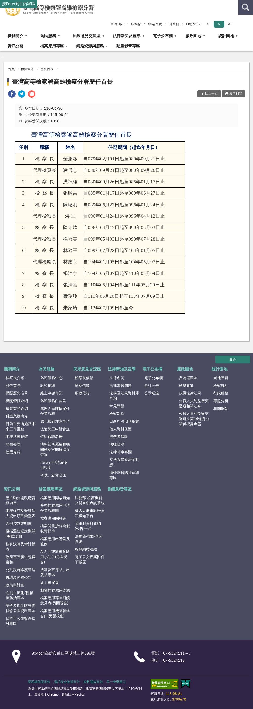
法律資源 (116, 444)
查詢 (245, 7)
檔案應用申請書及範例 (55, 541)
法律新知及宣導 (127, 36)
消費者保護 (118, 437)
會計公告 (151, 386)
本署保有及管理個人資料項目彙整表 (20, 513)
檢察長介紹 (15, 378)
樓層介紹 (13, 452)
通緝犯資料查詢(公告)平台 (88, 526)
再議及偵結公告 (19, 577)
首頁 (11, 69)
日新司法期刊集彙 (124, 421)
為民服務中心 (51, 378)
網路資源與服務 (90, 46)
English (191, 24)
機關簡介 (15, 36)
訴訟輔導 (47, 386)
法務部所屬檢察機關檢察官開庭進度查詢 (55, 450)
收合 (233, 359)
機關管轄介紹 (17, 401)
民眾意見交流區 (87, 36)
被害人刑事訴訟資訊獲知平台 (90, 513)
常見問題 (116, 406)
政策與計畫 (15, 585)
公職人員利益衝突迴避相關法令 (194, 403)
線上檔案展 (49, 583)
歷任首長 (47, 69)
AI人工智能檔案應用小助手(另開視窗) (55, 557)
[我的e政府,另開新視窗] (185, 685)
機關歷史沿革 (17, 393)
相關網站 (220, 409)
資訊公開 (15, 46)
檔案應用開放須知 (55, 498)
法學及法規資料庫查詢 (124, 395)
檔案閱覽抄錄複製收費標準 (55, 528)
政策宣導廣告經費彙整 (20, 559)
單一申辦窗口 (116, 682)
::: (2, 56)
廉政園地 (193, 36)
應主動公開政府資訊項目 (20, 500)
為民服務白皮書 (53, 401)
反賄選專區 (188, 378)
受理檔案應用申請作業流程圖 (55, 508)
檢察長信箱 (84, 378)
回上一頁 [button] (211, 93)
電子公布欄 (163, 36)
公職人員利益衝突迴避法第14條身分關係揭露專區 (194, 419)
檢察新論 (116, 414)
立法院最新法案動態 (124, 462)
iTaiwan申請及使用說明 (53, 465)
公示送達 (151, 393)
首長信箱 (117, 24)
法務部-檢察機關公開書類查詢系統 (90, 500)
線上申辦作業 (51, 393)
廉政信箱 (82, 393)
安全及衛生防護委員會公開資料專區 (20, 608)
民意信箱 (82, 386)
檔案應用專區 (52, 46)
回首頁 (174, 24)
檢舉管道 (186, 386)
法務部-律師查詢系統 (88, 539)
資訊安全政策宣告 (67, 682)
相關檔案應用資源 (55, 590)
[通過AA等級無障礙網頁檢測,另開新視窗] (164, 685)
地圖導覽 (13, 444)
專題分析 (220, 401)
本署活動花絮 (17, 437)
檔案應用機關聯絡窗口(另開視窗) (55, 613)
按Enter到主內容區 (18, 4)
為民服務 (48, 36)
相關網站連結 (86, 549)
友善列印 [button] (235, 93)
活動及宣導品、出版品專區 (55, 572)
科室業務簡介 (17, 416)
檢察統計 (220, 386)
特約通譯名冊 (51, 437)
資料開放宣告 (93, 682)
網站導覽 (155, 24)
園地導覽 (220, 378)
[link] (12, 94)
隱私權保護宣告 (39, 682)
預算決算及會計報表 (20, 546)
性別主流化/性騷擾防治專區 (19, 595)
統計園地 (226, 36)
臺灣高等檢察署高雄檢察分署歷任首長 (62, 82)
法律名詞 (116, 378)
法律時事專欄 (120, 452)
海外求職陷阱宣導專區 (124, 475)
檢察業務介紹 (17, 409)
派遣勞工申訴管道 (55, 429)
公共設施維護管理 (20, 570)
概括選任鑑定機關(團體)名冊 (20, 533)
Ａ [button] (219, 24)
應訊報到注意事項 (55, 421)
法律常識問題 (120, 386)
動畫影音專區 (128, 46)
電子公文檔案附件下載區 (90, 559)
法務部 (136, 24)
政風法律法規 (190, 393)
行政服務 (220, 393)
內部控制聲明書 (19, 524)
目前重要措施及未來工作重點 (20, 426)
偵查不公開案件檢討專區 (20, 621)
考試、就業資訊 (53, 475)
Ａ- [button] (208, 24)
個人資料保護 (120, 429)
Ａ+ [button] (230, 24)
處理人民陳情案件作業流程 (55, 411)
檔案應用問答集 (53, 518)
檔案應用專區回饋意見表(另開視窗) (55, 600)
